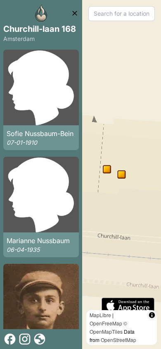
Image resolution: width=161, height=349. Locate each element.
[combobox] (121, 14)
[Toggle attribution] (152, 315)
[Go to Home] (41, 13)
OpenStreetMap (118, 339)
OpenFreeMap (106, 323)
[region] (121, 174)
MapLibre (100, 314)
